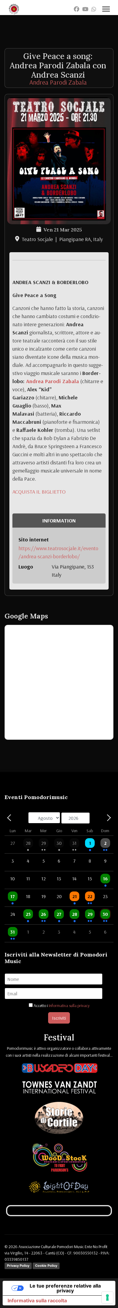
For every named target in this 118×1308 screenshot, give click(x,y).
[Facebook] (76, 9)
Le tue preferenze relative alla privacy (65, 1288)
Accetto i (61, 1005)
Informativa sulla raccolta (37, 1300)
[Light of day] (59, 1188)
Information (59, 520)
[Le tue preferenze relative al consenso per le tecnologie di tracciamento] (107, 1297)
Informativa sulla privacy (69, 1005)
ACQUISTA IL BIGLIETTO (39, 491)
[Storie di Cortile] (59, 1119)
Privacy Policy (18, 1265)
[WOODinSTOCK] (59, 1158)
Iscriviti (59, 1018)
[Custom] (93, 9)
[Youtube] (85, 9)
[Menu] (106, 9)
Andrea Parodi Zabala (58, 82)
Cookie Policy (46, 1265)
